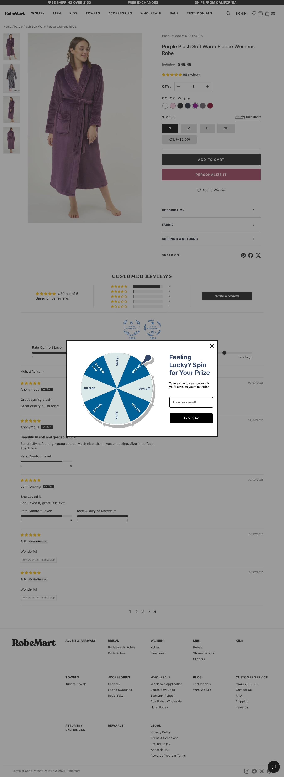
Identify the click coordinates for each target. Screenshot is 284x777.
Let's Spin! (191, 418)
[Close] (212, 346)
